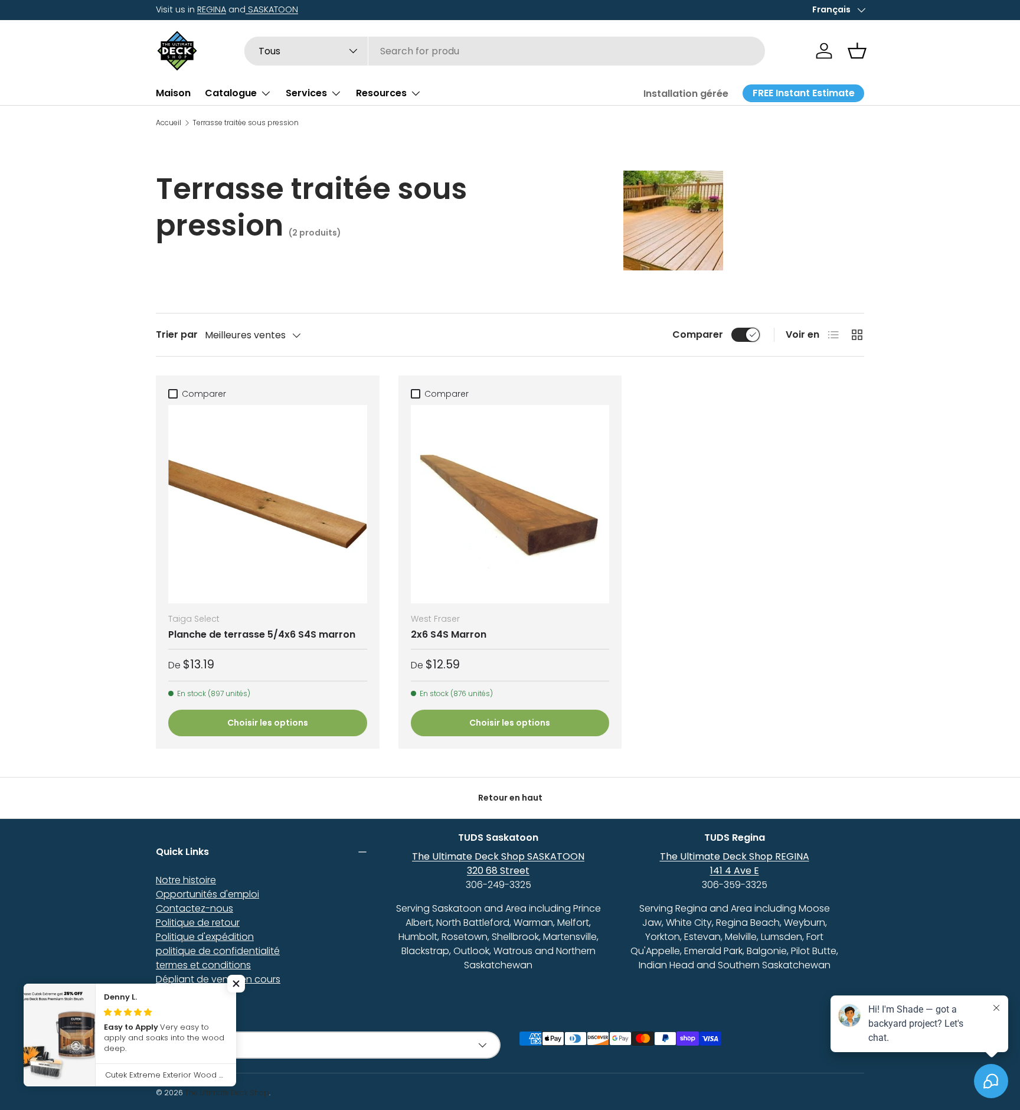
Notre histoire (186, 880)
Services (306, 93)
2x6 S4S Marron (448, 634)
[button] (857, 51)
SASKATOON (272, 9)
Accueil (168, 122)
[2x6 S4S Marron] (510, 504)
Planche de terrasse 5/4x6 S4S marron (261, 634)
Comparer (697, 334)
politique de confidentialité (218, 951)
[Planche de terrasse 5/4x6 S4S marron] (267, 504)
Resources (381, 93)
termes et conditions (203, 965)
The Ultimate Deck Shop (227, 1093)
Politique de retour (198, 922)
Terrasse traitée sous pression (245, 122)
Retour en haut (510, 798)
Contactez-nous (194, 908)
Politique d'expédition (205, 937)
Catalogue (231, 93)
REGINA (211, 9)
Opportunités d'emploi (207, 894)
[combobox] (505, 51)
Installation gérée (685, 93)
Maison (173, 93)
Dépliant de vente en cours (218, 979)
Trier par (177, 334)
